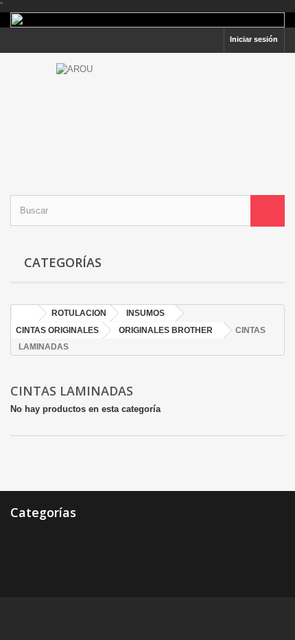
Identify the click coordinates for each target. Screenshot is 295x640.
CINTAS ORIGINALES (57, 330)
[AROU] (147, 112)
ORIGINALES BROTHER (166, 330)
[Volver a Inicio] (25, 313)
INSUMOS (145, 313)
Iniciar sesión (254, 39)
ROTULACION (78, 313)
